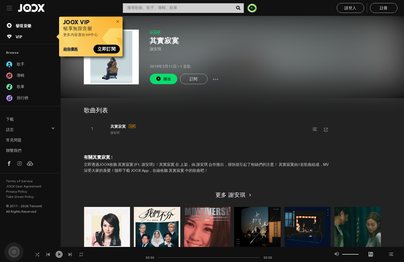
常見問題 (13, 140)
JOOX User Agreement (23, 187)
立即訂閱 (107, 49)
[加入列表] (314, 129)
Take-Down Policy (20, 197)
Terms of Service (19, 181)
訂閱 (194, 79)
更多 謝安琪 (230, 195)
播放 (167, 79)
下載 (10, 120)
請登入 (350, 8)
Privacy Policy (16, 192)
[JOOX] (31, 8)
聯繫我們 (13, 151)
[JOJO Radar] (252, 7)
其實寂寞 (118, 126)
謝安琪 (155, 49)
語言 (10, 130)
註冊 (384, 8)
